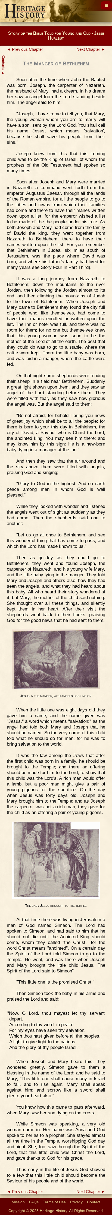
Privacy (76, 1202)
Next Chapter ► (90, 49)
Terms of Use (54, 1202)
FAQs (34, 1202)
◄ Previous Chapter (25, 49)
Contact (93, 1202)
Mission (18, 1202)
